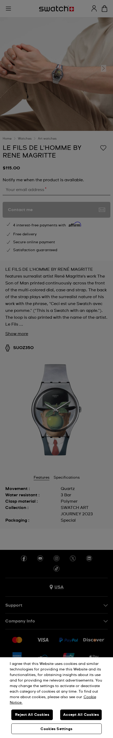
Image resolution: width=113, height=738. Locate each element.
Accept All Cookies (81, 715)
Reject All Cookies (32, 715)
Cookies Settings (56, 729)
